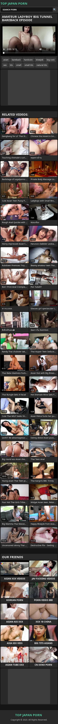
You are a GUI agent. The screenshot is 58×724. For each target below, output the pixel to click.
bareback (16, 59)
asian (5, 59)
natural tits (42, 65)
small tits (29, 65)
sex (4, 65)
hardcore (28, 59)
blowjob (39, 59)
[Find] (55, 10)
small (18, 65)
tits (11, 65)
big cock (50, 59)
